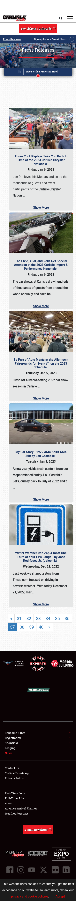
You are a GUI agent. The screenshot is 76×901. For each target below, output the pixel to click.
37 (12, 627)
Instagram (20, 869)
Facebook (9, 869)
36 (67, 618)
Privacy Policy (14, 778)
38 (22, 627)
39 (31, 627)
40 (41, 627)
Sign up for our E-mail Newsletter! (54, 39)
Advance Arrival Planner (21, 808)
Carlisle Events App (17, 773)
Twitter (43, 869)
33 (38, 618)
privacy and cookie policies (29, 896)
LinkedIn (66, 869)
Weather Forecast (16, 813)
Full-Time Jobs (14, 798)
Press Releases (12, 39)
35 (57, 618)
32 (29, 618)
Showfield (11, 743)
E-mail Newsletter (36, 829)
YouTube (31, 869)
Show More (41, 207)
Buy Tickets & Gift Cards (36, 28)
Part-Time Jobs (15, 793)
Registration (13, 738)
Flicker (55, 869)
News (8, 753)
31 (19, 618)
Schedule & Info (15, 733)
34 (48, 618)
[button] (38, 72)
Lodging (10, 748)
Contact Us (12, 768)
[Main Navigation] (70, 18)
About (9, 803)
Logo (15, 18)
